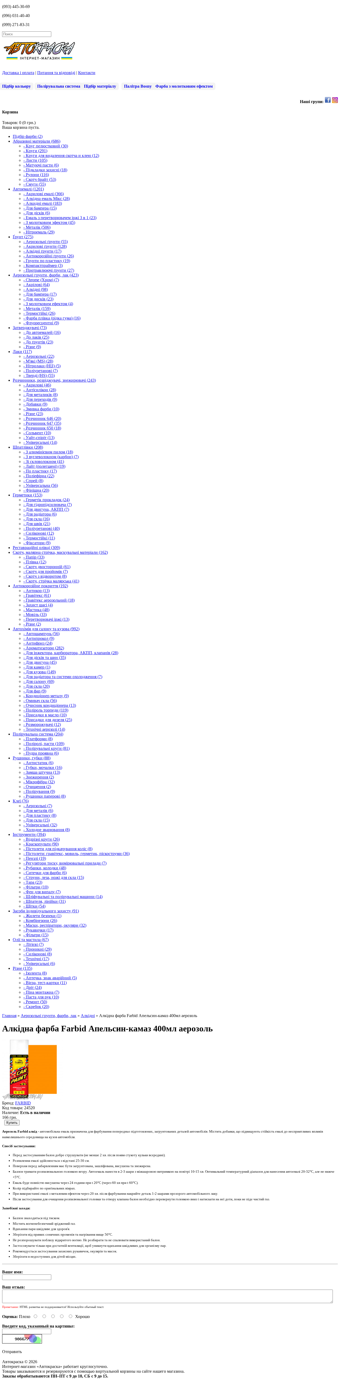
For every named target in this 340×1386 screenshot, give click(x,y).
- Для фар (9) (34, 691)
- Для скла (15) (36, 820)
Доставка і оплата (18, 72)
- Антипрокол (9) (38, 638)
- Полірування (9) (39, 791)
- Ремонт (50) (35, 1002)
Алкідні (88, 1015)
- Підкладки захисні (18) (45, 170)
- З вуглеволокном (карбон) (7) (51, 456)
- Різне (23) (33, 413)
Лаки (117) (22, 351)
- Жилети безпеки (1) (42, 915)
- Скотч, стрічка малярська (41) (51, 581)
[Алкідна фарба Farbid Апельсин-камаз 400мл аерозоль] (32, 1098)
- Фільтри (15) (35, 935)
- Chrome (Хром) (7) (41, 280)
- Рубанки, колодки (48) (44, 868)
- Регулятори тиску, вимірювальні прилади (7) (65, 863)
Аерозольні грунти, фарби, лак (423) (46, 275)
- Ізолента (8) (35, 973)
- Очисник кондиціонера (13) (49, 705)
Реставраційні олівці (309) (36, 547)
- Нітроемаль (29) (38, 232)
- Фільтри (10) (35, 887)
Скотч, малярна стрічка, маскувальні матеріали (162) (60, 552)
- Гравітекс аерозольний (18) (49, 600)
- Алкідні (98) (35, 289)
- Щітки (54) (34, 906)
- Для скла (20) (36, 686)
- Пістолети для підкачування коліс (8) (57, 849)
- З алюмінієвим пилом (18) (48, 452)
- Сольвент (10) (37, 433)
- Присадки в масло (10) (45, 715)
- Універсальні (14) (40, 442)
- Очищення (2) (37, 786)
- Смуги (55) (34, 184)
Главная (9, 1015)
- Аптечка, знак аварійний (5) (50, 978)
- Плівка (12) (34, 562)
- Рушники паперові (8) (44, 796)
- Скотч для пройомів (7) (45, 571)
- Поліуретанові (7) (40, 370)
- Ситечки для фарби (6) (45, 872)
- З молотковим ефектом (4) (48, 303)
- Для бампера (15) (40, 208)
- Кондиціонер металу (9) (46, 696)
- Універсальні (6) (39, 963)
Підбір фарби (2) (27, 136)
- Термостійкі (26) (39, 313)
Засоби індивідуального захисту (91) (46, 911)
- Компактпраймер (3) (43, 265)
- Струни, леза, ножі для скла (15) (53, 877)
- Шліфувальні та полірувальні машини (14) (63, 896)
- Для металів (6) (38, 810)
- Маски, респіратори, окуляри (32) (54, 925)
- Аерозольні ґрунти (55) (45, 241)
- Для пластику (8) (39, 815)
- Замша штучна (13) (41, 772)
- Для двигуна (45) (40, 662)
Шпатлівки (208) (28, 447)
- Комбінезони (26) (40, 920)
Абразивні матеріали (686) (36, 141)
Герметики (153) (27, 495)
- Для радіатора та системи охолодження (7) (62, 676)
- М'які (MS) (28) (38, 361)
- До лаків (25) (36, 337)
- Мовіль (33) (35, 614)
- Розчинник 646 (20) (42, 418)
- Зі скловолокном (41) (43, 461)
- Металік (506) (36, 227)
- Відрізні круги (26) (41, 839)
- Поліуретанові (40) (41, 528)
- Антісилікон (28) (39, 390)
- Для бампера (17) (40, 294)
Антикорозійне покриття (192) (40, 586)
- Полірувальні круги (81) (46, 748)
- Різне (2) (32, 624)
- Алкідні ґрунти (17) (42, 251)
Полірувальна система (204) (38, 734)
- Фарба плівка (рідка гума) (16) (51, 318)
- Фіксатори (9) (36, 543)
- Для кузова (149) (39, 672)
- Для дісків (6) (36, 213)
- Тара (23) (32, 882)
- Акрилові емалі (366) (43, 194)
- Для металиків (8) (40, 394)
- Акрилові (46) (37, 385)
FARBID (23, 1103)
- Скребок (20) (36, 1006)
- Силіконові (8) (37, 954)
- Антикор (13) (36, 590)
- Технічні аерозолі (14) (44, 729)
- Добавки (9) (35, 404)
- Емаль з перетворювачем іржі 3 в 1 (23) (59, 217)
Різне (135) (22, 968)
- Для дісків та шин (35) (44, 657)
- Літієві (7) (33, 944)
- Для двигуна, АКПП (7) (46, 509)
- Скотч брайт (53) (39, 179)
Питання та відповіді (56, 72)
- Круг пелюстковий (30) (45, 146)
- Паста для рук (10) (41, 997)
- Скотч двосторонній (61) (46, 566)
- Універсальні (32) (40, 825)
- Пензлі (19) (34, 858)
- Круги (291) (35, 150)
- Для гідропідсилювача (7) (47, 504)
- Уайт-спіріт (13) (38, 437)
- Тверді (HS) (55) (39, 375)
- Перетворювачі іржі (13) (46, 619)
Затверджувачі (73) (30, 327)
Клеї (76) (21, 801)
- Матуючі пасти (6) (41, 165)
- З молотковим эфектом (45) (49, 222)
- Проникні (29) (37, 949)
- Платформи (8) (38, 739)
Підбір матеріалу (100, 86)
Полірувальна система (58, 86)
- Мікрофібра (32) (39, 782)
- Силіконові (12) (38, 533)
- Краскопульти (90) (41, 844)
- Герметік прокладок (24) (46, 500)
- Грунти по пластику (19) (46, 260)
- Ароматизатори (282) (43, 648)
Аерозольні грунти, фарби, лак (48, 1015)
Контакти (86, 72)
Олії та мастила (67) (31, 939)
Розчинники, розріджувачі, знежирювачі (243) (54, 380)
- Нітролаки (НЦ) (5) (42, 366)
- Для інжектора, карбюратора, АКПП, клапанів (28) (70, 653)
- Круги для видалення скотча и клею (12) (61, 155)
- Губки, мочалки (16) (42, 767)
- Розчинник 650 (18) (42, 428)
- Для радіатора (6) (40, 514)
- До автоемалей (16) (42, 332)
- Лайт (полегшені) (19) (44, 466)
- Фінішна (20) (36, 490)
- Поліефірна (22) (38, 476)
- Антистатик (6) (38, 762)
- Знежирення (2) (38, 777)
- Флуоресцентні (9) (41, 323)
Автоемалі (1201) (28, 189)
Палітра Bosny (138, 86)
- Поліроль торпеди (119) (45, 710)
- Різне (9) (32, 347)
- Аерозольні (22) (38, 356)
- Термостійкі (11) (39, 538)
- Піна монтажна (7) (41, 992)
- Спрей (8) (33, 480)
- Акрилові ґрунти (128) (45, 246)
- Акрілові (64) (36, 284)
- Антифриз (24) (37, 643)
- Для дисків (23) (38, 299)
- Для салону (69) (38, 681)
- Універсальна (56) (40, 485)
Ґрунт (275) (23, 237)
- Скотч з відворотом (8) (45, 576)
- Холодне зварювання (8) (46, 829)
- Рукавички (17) (38, 930)
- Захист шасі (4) (38, 605)
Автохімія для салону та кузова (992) (46, 629)
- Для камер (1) (36, 667)
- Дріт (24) (32, 987)
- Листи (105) (35, 160)
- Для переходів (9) (40, 399)
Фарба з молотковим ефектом (184, 86)
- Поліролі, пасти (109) (43, 743)
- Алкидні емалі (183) (42, 203)
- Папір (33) (33, 557)
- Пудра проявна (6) (41, 753)
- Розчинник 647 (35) (42, 423)
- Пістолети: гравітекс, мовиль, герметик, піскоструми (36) (76, 853)
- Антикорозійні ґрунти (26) (48, 256)
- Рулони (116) (36, 174)
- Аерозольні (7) (37, 805)
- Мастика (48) (36, 609)
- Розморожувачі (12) (42, 724)
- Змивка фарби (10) (41, 409)
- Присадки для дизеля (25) (47, 719)
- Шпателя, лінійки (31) (44, 901)
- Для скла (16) (36, 519)
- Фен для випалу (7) (42, 892)
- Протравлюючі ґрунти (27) (48, 270)
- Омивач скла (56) (40, 700)
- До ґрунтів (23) (38, 342)
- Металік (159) (36, 308)
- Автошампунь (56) (41, 633)
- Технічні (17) (36, 958)
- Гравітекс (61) (37, 595)
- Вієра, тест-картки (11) (45, 982)
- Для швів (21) (36, 523)
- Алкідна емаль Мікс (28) (46, 198)
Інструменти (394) (29, 834)
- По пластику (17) (40, 471)
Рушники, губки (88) (31, 758)
